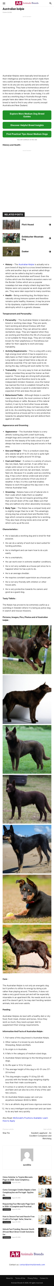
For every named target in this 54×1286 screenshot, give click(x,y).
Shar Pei (6, 1133)
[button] (4, 3)
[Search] (50, 3)
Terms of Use (20, 1278)
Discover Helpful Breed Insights (27, 125)
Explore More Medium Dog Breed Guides (27, 115)
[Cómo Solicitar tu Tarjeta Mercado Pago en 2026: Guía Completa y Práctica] (44, 1180)
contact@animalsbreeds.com (32, 1264)
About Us (9, 1278)
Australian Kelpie (26, 264)
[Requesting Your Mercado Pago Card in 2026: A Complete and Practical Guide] (44, 1207)
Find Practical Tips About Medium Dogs (27, 134)
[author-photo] (27, 1161)
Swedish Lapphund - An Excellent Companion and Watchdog (40, 1136)
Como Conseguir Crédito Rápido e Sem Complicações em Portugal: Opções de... (19, 1192)
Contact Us (44, 1278)
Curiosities (6, 1183)
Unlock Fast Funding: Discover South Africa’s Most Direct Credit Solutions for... (18, 1232)
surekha (27, 1164)
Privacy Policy (32, 1278)
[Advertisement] (27, 44)
